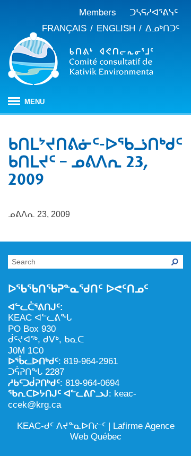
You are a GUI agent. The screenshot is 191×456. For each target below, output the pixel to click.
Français (64, 28)
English (116, 28)
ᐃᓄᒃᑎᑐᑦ (162, 28)
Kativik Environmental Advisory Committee (80, 60)
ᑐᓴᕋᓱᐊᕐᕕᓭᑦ (153, 12)
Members (97, 12)
